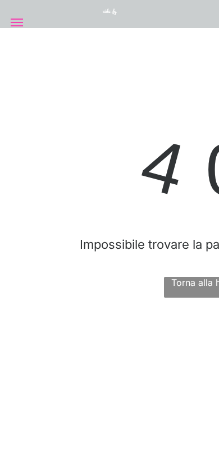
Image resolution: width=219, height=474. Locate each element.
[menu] (17, 22)
